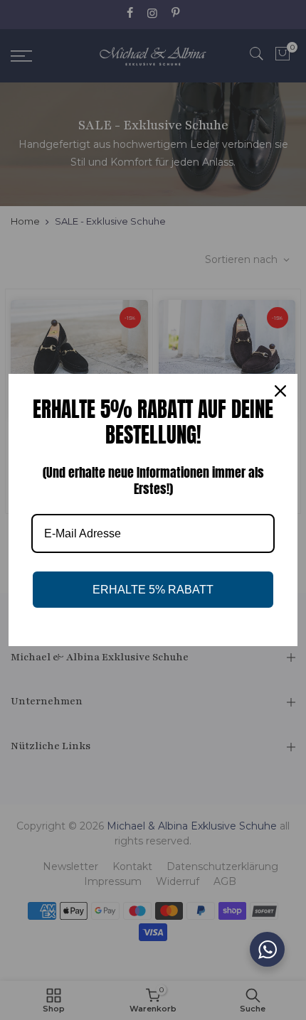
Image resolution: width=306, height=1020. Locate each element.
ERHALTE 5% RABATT (153, 590)
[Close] (280, 391)
